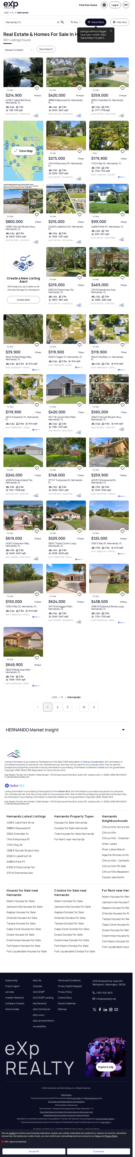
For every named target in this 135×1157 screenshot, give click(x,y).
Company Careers (14, 1003)
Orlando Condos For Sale (69, 918)
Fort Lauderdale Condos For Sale (74, 951)
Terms (97, 1136)
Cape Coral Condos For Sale (71, 929)
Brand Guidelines (67, 1003)
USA (54, 697)
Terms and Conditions (69, 980)
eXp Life (37, 980)
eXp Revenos (39, 1003)
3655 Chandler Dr (18, 834)
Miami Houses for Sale (21, 901)
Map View (122, 22)
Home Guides (12, 1009)
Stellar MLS (64, 791)
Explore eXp (11, 980)
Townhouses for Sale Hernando (74, 834)
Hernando (74, 697)
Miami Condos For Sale (68, 901)
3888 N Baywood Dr (19, 828)
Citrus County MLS (93, 761)
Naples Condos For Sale (69, 912)
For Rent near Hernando (69, 839)
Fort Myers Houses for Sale (23, 946)
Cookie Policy (65, 998)
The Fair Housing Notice (105, 1119)
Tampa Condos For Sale (69, 923)
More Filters (98, 22)
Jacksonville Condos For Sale (72, 906)
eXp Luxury (38, 1015)
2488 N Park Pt (16, 861)
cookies (12, 1133)
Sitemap (62, 1009)
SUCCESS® (39, 992)
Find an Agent (12, 986)
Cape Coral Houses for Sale (24, 929)
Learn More (105, 1122)
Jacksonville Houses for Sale (24, 906)
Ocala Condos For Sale (68, 934)
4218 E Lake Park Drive (20, 822)
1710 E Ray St (15, 845)
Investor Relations (14, 998)
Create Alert (23, 299)
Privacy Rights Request (70, 986)
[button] (66, 730)
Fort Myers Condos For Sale (71, 946)
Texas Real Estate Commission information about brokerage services (66, 1112)
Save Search (46, 49)
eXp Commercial (41, 1009)
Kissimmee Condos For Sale (71, 940)
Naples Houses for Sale (21, 912)
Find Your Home (88, 5)
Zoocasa (37, 986)
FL (62, 697)
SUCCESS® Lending (43, 998)
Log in (115, 5)
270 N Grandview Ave (20, 873)
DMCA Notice (66, 1095)
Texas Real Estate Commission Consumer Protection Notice (66, 1115)
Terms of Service (91, 1098)
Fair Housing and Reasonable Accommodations (66, 1101)
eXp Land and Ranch (43, 1021)
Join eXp (9, 992)
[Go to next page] (94, 707)
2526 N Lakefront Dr (19, 856)
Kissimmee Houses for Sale (24, 940)
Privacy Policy (65, 992)
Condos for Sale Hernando (71, 828)
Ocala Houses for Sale (20, 934)
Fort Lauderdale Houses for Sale (27, 951)
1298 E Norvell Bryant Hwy (23, 850)
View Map (26, 151)
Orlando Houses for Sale (22, 918)
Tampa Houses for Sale (21, 923)
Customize (98, 1151)
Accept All (34, 1151)
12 (84, 707)
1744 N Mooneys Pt (18, 839)
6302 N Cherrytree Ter (21, 867)
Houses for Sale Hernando (70, 822)
